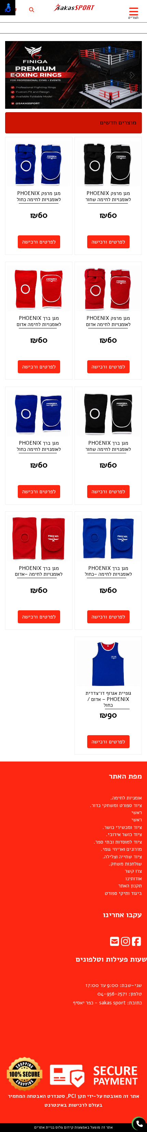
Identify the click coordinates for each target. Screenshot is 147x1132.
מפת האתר (125, 776)
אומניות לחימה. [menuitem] (126, 797)
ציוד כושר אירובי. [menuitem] (124, 834)
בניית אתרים (44, 1127)
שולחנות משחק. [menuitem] (125, 863)
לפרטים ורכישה (108, 242)
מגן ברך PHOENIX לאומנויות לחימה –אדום (39, 571)
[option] (73, 75)
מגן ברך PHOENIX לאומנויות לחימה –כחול (108, 571)
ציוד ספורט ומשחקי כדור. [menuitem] (116, 805)
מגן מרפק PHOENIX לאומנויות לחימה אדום (108, 321)
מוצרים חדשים (118, 122)
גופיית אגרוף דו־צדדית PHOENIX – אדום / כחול (108, 699)
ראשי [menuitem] (136, 812)
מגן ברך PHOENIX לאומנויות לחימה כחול (39, 446)
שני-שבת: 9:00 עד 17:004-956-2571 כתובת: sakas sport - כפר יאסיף (107, 994)
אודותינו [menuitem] (133, 878)
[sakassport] (74, 7)
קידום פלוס (64, 1127)
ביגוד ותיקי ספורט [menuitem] (123, 893)
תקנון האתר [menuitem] (130, 885)
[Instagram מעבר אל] (125, 943)
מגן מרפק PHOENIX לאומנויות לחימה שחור (108, 196)
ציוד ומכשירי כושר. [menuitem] (122, 827)
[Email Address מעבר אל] (114, 943)
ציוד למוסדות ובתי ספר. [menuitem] (118, 841)
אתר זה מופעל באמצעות (73, 1127)
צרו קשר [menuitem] (133, 871)
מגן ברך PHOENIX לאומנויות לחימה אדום (39, 321)
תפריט (133, 17)
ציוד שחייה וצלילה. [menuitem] (122, 856)
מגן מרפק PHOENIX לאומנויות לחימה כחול (39, 196)
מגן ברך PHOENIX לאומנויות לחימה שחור (108, 446)
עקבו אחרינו (122, 915)
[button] (15, 75)
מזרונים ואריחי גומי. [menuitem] (121, 849)
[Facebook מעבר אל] (136, 943)
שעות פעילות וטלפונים (111, 959)
